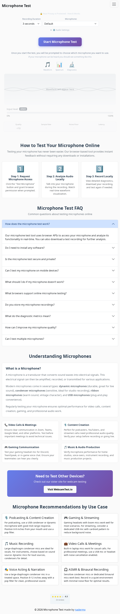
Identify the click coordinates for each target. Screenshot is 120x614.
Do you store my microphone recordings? (30, 304)
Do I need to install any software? (25, 247)
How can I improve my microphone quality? (30, 327)
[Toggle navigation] (114, 4)
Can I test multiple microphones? (24, 339)
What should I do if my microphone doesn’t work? (34, 282)
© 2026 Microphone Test (49, 609)
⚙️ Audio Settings (61, 30)
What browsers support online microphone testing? (36, 293)
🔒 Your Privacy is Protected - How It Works (60, 13)
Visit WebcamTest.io (60, 489)
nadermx (80, 609)
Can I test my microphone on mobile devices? (32, 270)
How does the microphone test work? (27, 224)
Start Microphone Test (60, 42)
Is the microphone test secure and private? (30, 259)
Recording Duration (31, 18)
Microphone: (71, 18)
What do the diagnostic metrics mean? (28, 316)
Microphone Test (16, 5)
